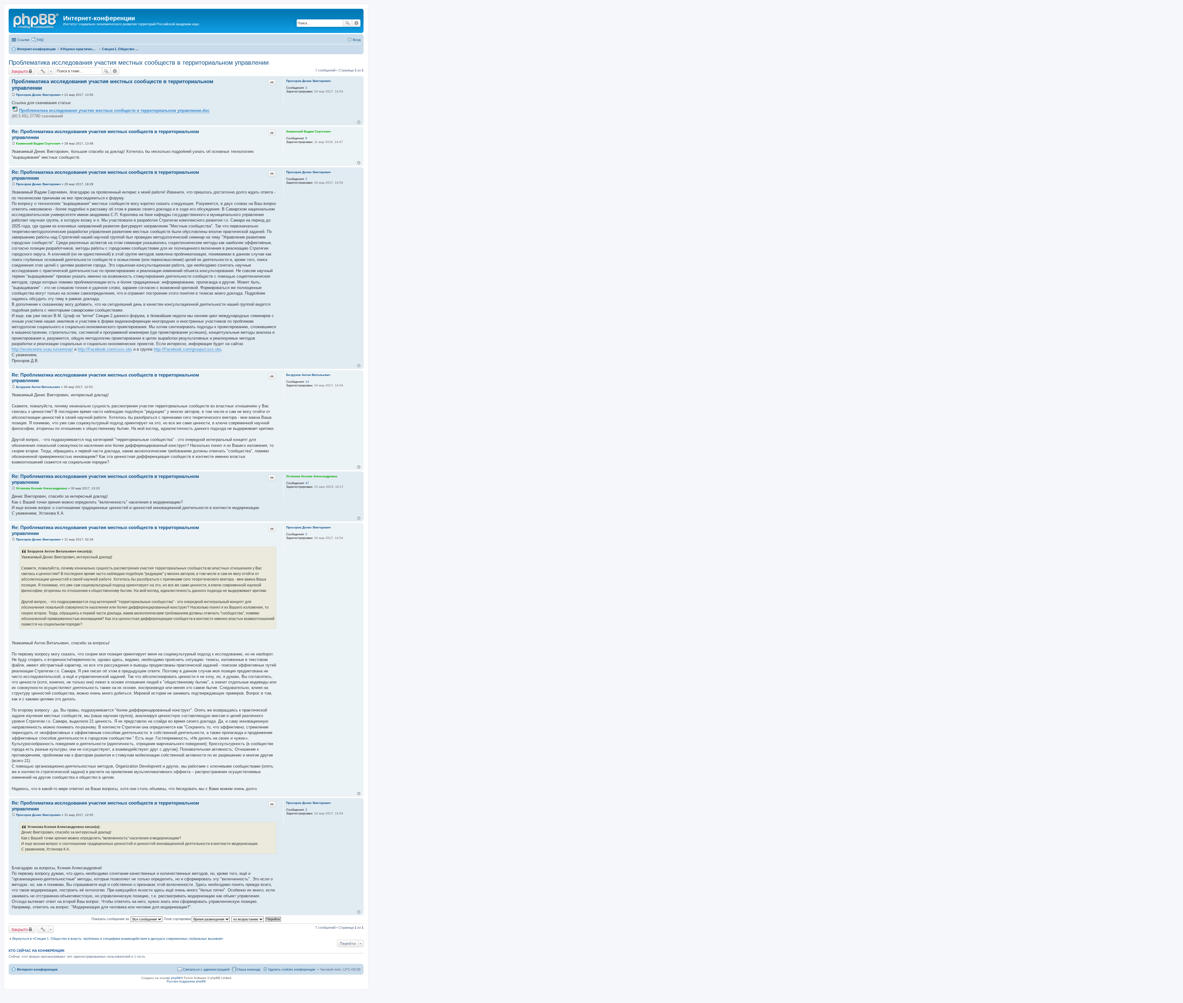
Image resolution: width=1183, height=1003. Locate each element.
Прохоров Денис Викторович (308, 81)
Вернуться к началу (358, 122)
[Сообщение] (13, 94)
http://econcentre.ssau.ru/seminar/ (42, 349)
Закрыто (19, 71)
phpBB (176, 978)
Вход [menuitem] (356, 40)
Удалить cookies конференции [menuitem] (291, 969)
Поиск (347, 23)
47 (307, 483)
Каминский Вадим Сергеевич (308, 131)
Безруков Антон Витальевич (308, 375)
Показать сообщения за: (111, 919)
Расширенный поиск (356, 23)
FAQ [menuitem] (40, 40)
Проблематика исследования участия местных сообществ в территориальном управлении (139, 62)
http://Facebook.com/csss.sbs (105, 349)
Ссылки (23, 40)
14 (307, 381)
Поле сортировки (178, 919)
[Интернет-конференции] (36, 20)
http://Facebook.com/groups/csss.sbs (188, 349)
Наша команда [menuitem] (248, 969)
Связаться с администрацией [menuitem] (206, 969)
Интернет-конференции (37, 969)
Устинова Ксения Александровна (311, 476)
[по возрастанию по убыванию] (247, 919)
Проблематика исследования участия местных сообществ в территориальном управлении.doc (114, 110)
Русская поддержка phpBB (186, 981)
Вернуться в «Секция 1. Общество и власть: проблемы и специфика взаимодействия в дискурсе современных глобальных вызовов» (117, 938)
